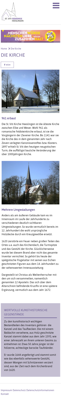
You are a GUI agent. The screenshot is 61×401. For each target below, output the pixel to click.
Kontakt (5, 394)
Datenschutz (19, 390)
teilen (8, 65)
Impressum (6, 390)
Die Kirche (15, 48)
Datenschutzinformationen (40, 390)
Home (4, 48)
